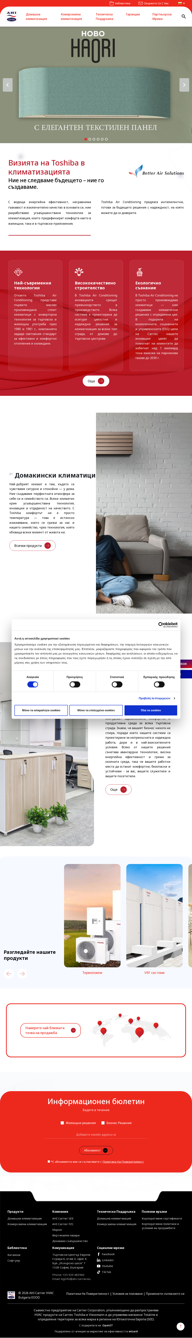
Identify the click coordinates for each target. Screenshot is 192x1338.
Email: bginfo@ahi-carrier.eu (71, 1279)
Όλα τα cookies (151, 710)
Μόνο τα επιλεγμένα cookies (96, 710)
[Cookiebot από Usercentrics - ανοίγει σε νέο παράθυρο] (161, 625)
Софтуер (14, 1260)
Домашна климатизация (36, 16)
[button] (180, 3)
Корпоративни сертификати (162, 1218)
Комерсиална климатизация (71, 16)
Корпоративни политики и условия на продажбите (160, 1226)
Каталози (14, 1255)
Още (91, 381)
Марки (57, 1229)
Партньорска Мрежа (162, 16)
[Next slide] (22, 974)
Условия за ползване (127, 1294)
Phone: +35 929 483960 (68, 1275)
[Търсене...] (184, 16)
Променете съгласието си (165, 1294)
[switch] (75, 684)
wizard (133, 1331)
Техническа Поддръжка (104, 16)
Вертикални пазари (66, 1235)
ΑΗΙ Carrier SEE (63, 1218)
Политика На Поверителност (123, 1161)
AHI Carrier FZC (63, 1224)
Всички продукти (28, 545)
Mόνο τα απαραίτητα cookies (41, 710)
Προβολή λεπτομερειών (154, 698)
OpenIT (107, 1325)
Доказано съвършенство (70, 1241)
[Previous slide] (9, 974)
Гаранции (133, 14)
